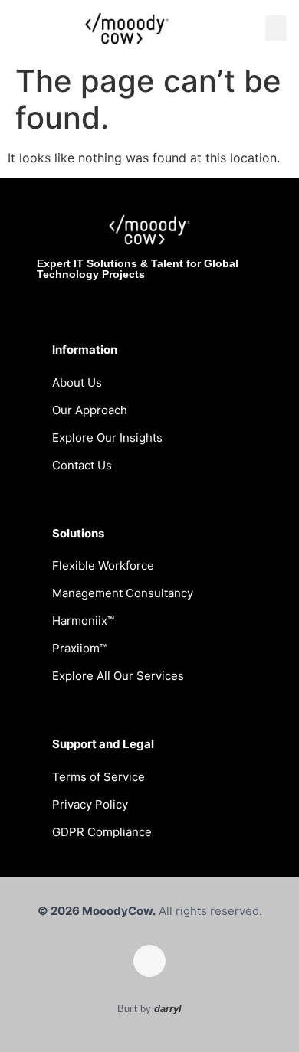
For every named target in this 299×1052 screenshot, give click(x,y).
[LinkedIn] (149, 961)
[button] (276, 28)
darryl (168, 1008)
